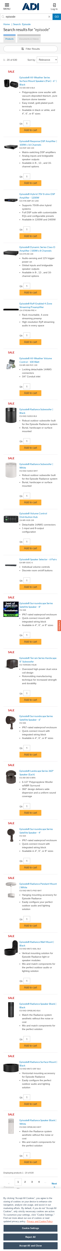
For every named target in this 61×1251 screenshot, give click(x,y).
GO (57, 16)
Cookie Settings (30, 1228)
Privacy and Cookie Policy (40, 1221)
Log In (54, 9)
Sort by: (31, 59)
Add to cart (30, 130)
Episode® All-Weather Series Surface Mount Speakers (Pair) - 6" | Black (38, 81)
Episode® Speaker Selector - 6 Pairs (38, 559)
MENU (6, 8)
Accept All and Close (30, 1245)
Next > (54, 1185)
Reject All (30, 1237)
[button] (59, 625)
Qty (21, 124)
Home (6, 24)
